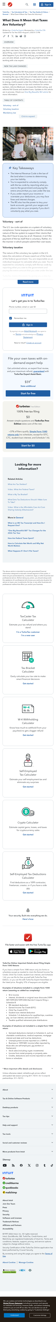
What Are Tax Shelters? (17, 484)
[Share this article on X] (12, 36)
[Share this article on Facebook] (8, 36)
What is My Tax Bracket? (18, 494)
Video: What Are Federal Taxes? (21, 489)
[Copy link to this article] (4, 36)
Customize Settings (39, 1315)
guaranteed (38, 371)
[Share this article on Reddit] (20, 36)
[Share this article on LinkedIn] (16, 36)
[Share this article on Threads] (25, 36)
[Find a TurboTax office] (34, 4)
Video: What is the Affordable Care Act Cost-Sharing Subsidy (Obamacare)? (26, 508)
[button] (28, 1068)
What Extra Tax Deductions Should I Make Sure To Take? (27, 501)
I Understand (14, 1315)
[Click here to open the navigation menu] (4, 4)
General (19, 517)
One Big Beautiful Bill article (36, 92)
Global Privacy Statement (12, 1303)
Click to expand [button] (28, 116)
